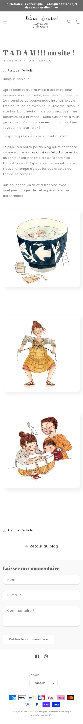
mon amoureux (38, 122)
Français (39, 683)
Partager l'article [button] (20, 70)
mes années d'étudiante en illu (53, 152)
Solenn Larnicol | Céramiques (32, 712)
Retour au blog (44, 546)
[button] (5, 21)
